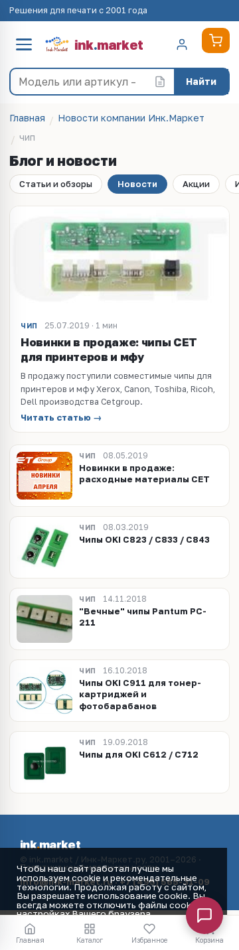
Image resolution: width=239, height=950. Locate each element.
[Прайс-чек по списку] (160, 81)
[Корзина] (216, 40)
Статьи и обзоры (55, 183)
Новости (137, 183)
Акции (196, 183)
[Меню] (24, 44)
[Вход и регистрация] (182, 44)
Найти (201, 81)
